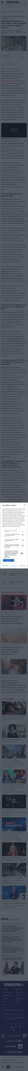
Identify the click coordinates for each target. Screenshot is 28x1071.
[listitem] (14, 531)
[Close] (25, 505)
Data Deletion (5, 565)
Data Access (14, 565)
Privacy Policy (22, 565)
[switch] (22, 534)
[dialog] (14, 536)
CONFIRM (8, 560)
